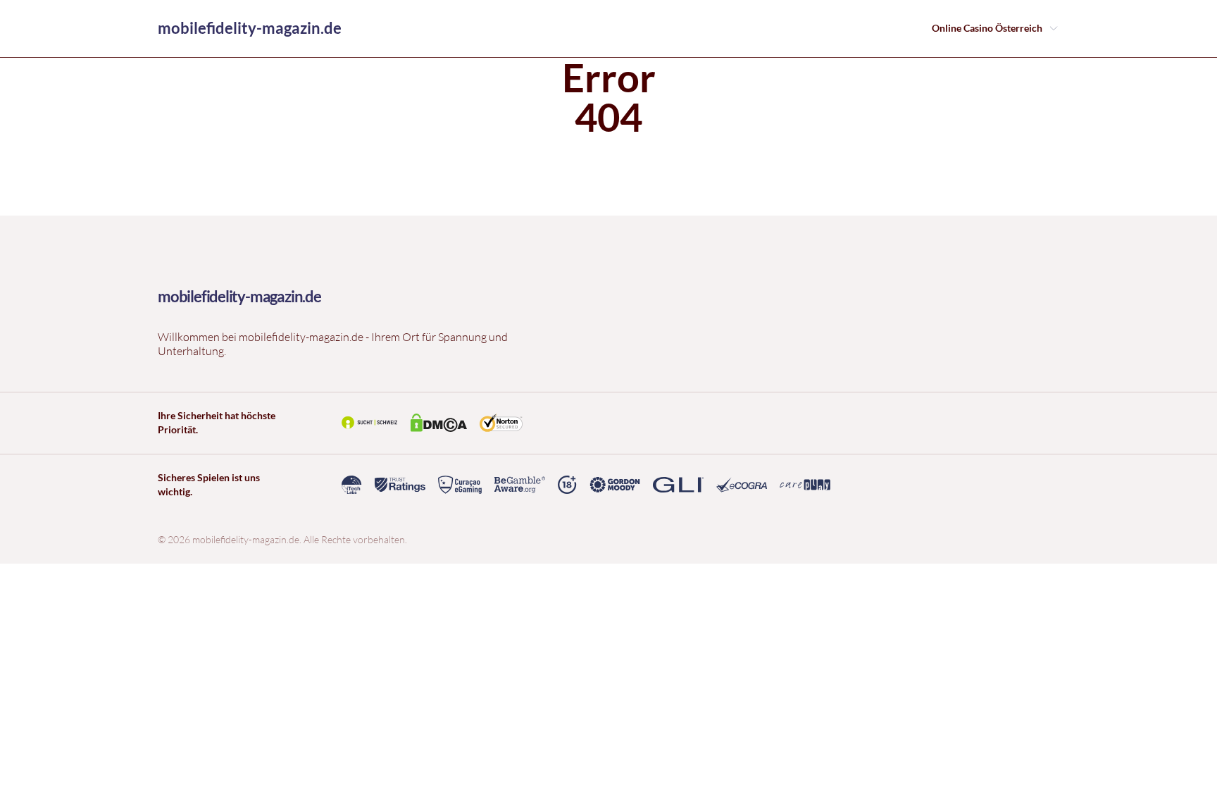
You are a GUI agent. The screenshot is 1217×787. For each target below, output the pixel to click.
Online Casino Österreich (987, 28)
